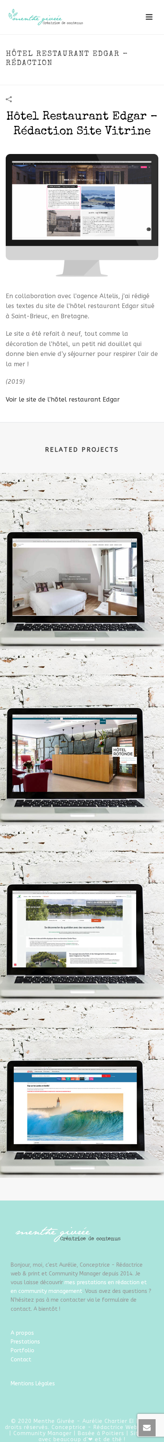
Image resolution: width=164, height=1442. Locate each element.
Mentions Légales (33, 1383)
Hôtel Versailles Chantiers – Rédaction (82, 629)
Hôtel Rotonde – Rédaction (82, 805)
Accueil (20, 79)
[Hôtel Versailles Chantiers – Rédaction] (82, 506)
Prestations (25, 1342)
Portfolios (48, 79)
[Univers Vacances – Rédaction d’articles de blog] (82, 1035)
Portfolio (22, 1350)
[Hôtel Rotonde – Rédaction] (82, 683)
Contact (21, 1359)
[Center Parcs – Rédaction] (82, 859)
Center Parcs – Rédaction (82, 981)
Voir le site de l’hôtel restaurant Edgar (63, 399)
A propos (22, 1333)
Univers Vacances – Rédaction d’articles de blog (82, 1157)
